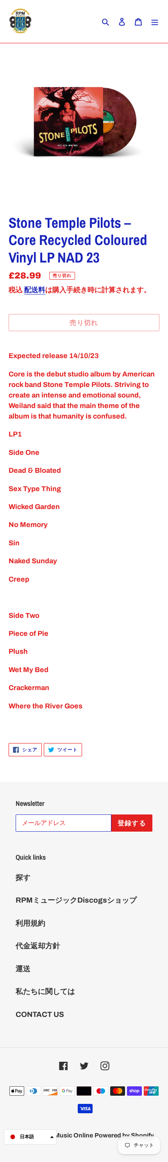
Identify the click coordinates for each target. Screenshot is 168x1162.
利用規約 (30, 923)
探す (23, 877)
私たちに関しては (45, 991)
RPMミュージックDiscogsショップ (76, 900)
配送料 (34, 290)
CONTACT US (40, 1014)
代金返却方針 (38, 946)
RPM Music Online (66, 1135)
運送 (23, 969)
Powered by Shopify (124, 1135)
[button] (30, 1136)
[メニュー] (155, 21)
